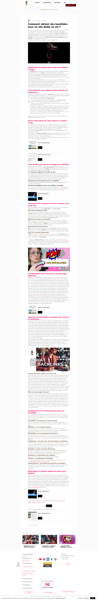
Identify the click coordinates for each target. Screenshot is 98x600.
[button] (74, 11)
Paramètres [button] (80, 598)
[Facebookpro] (51, 559)
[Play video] (49, 259)
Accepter (92, 598)
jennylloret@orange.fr (65, 557)
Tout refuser (86, 598)
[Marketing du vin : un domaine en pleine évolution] (30, 539)
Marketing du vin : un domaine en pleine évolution (30, 546)
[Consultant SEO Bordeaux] (67, 539)
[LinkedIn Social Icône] (48, 559)
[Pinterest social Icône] (44, 559)
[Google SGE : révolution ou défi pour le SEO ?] (49, 539)
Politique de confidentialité (60, 598)
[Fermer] (96, 598)
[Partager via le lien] (36, 525)
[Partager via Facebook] (28, 525)
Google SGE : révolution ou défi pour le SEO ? (48, 546)
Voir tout (74, 532)
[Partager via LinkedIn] (34, 525)
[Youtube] (40, 559)
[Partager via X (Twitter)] (31, 525)
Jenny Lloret (63, 554)
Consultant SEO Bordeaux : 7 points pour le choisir (66, 546)
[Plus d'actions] (69, 20)
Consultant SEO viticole (27, 563)
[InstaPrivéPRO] (55, 559)
